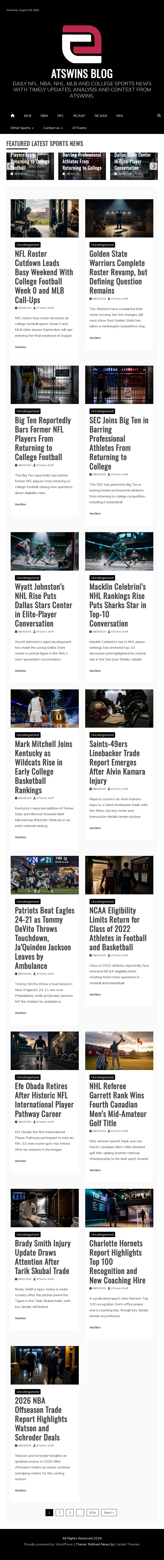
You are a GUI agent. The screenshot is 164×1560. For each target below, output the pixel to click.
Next (153, 166)
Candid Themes (128, 1544)
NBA (44, 115)
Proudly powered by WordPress (49, 1544)
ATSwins (79, 128)
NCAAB (101, 115)
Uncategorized (27, 244)
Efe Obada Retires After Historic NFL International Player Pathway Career (44, 1099)
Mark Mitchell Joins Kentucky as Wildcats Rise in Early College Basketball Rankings (43, 766)
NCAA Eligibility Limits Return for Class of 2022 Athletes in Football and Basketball (118, 928)
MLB (27, 115)
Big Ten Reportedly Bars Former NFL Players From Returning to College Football (43, 438)
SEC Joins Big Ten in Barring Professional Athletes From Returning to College (30, 157)
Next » (109, 1512)
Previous (10, 166)
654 (92, 1512)
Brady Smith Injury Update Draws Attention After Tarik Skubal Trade (43, 1256)
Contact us (51, 128)
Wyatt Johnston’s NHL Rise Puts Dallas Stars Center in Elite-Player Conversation (81, 154)
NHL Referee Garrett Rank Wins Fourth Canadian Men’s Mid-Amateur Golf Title (118, 1104)
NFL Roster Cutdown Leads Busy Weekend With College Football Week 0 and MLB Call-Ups (44, 276)
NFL (60, 115)
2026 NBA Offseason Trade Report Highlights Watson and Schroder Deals (41, 1418)
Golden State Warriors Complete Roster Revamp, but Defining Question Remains (118, 272)
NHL (119, 115)
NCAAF (79, 115)
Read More (20, 347)
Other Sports (21, 128)
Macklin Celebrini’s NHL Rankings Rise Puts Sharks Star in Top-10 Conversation (133, 157)
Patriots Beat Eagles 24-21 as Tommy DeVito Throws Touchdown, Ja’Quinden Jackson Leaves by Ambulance (45, 937)
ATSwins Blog (82, 73)
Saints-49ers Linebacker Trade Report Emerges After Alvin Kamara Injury (117, 762)
